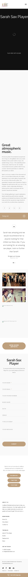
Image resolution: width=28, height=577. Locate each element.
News (3, 541)
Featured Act (5, 538)
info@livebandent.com (9, 551)
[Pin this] (19, 208)
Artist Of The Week (7, 533)
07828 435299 (6, 549)
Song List (5, 216)
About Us (4, 519)
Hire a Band (5, 522)
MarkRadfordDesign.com (7, 563)
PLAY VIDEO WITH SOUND (14, 53)
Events (4, 535)
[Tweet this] (9, 208)
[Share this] (4, 208)
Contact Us (5, 524)
